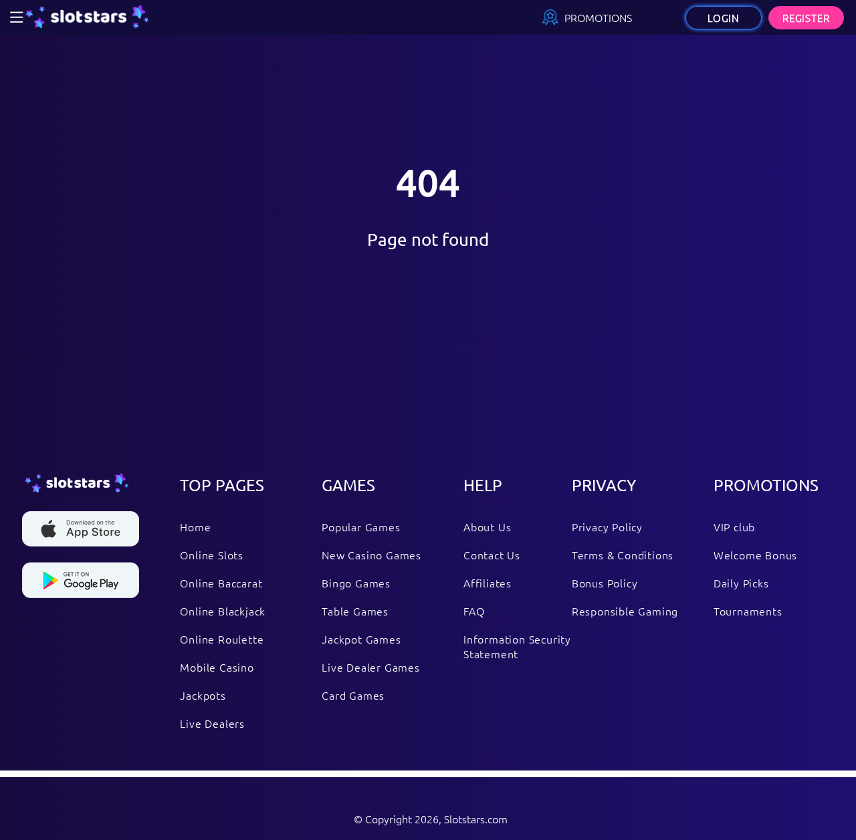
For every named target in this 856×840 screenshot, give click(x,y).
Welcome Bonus (755, 554)
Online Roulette (221, 639)
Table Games (355, 610)
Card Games (353, 695)
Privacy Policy (607, 526)
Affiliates (487, 582)
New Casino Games (371, 554)
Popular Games (361, 526)
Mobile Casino (216, 667)
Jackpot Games (361, 639)
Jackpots (202, 695)
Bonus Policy (605, 582)
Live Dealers (212, 723)
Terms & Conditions (622, 554)
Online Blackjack (222, 610)
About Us (487, 526)
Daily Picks (741, 582)
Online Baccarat (221, 582)
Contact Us (491, 554)
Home (195, 526)
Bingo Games (356, 582)
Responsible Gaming (625, 610)
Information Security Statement (517, 646)
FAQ (473, 610)
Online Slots (211, 554)
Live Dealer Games (371, 667)
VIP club (734, 526)
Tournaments (748, 610)
